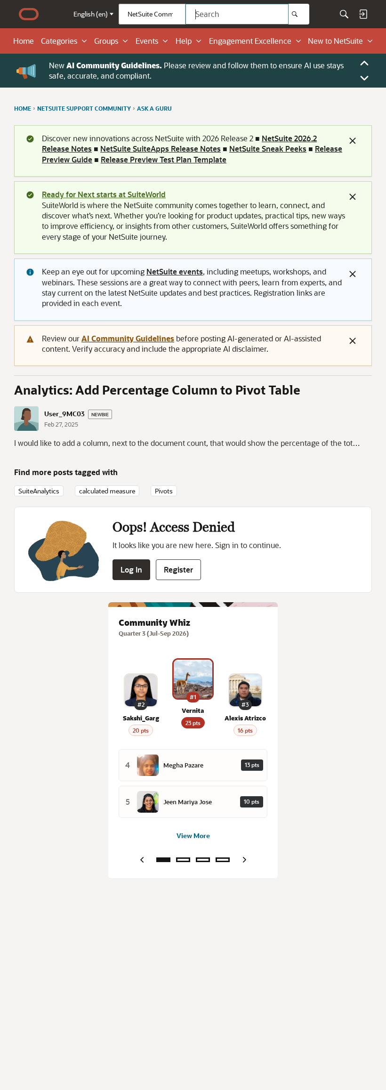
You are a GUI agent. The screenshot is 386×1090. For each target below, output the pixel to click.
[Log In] (362, 14)
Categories (59, 41)
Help (184, 41)
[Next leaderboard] (244, 860)
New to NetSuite (335, 41)
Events (147, 41)
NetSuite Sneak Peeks (267, 148)
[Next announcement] (364, 78)
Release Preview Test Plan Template (163, 159)
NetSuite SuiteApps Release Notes (160, 148)
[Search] (299, 14)
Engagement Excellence (250, 41)
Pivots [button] (164, 490)
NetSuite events (174, 271)
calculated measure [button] (107, 490)
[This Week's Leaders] (183, 859)
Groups (106, 41)
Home (23, 41)
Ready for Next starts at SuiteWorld (104, 194)
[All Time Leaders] (223, 859)
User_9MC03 (64, 414)
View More (193, 835)
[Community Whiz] (163, 859)
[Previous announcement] (364, 63)
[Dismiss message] (352, 140)
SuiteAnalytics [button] (38, 490)
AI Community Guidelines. (114, 65)
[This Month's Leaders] (203, 859)
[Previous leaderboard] (142, 860)
